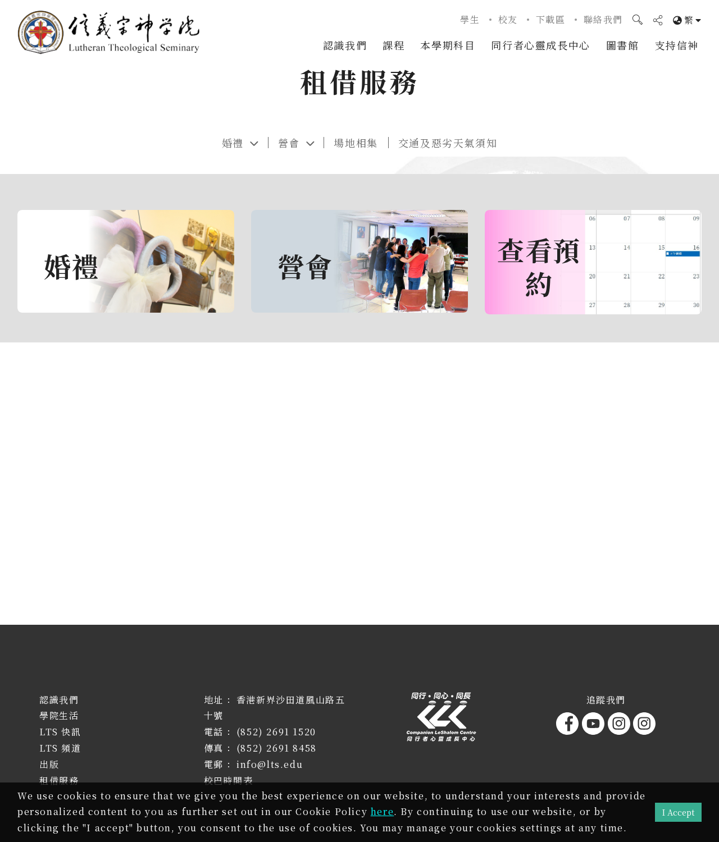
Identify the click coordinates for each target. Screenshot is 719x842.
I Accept (678, 812)
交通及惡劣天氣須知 (447, 142)
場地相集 (355, 142)
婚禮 (233, 142)
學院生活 (59, 715)
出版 (49, 764)
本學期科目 (447, 45)
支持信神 (677, 45)
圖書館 (622, 45)
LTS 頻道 (60, 748)
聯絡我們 (603, 19)
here (382, 811)
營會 (289, 142)
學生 (470, 19)
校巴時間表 (228, 780)
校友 (508, 19)
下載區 (551, 19)
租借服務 (59, 780)
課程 (393, 45)
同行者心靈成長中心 (540, 45)
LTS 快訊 (60, 731)
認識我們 (345, 45)
